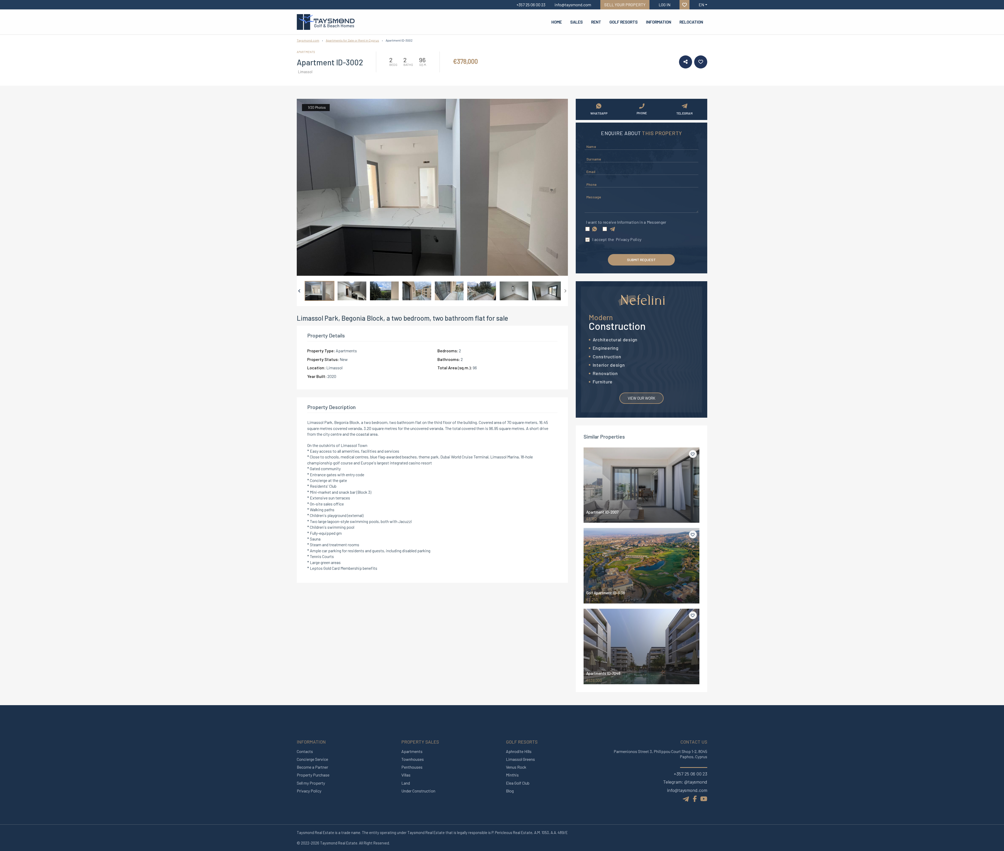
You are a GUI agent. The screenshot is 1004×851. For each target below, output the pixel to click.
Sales (576, 21)
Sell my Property (311, 782)
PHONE (642, 113)
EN (701, 4)
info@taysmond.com (687, 790)
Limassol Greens (520, 759)
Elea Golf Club (517, 782)
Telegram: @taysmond (685, 782)
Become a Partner (312, 766)
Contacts (305, 751)
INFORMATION (658, 21)
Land (405, 782)
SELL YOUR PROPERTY (625, 4)
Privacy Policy (628, 239)
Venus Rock (516, 766)
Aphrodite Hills (519, 751)
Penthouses (412, 766)
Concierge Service (312, 759)
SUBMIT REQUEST (641, 259)
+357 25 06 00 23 (690, 774)
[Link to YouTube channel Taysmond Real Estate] (703, 798)
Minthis (512, 774)
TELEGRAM (684, 113)
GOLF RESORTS (623, 21)
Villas (405, 774)
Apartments (412, 751)
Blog (510, 790)
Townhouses (412, 759)
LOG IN (664, 4)
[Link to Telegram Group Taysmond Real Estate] (686, 798)
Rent (596, 21)
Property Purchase (313, 774)
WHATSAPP (598, 113)
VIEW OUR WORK (641, 398)
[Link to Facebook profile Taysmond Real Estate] (695, 798)
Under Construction (418, 790)
